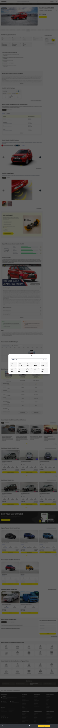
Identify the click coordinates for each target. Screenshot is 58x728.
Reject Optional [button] (47, 725)
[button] (53, 726)
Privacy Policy (29, 725)
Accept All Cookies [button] (41, 725)
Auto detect (45, 359)
